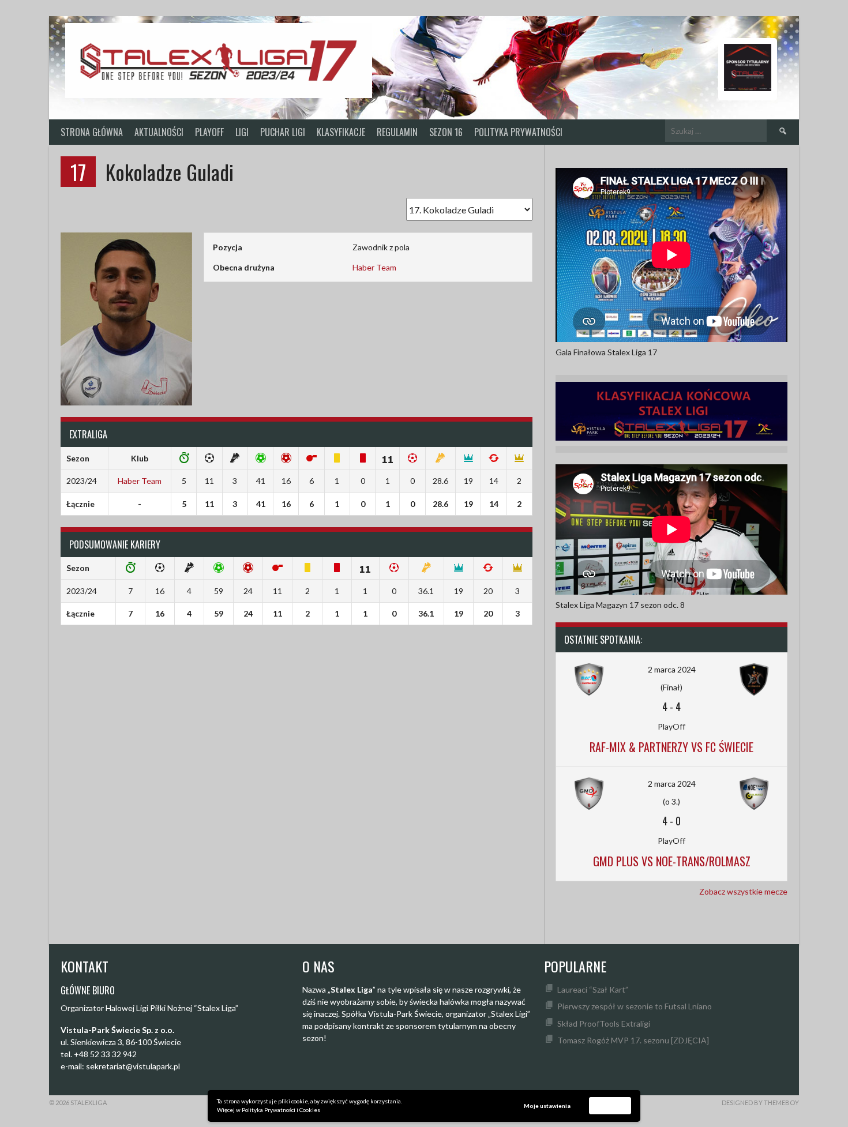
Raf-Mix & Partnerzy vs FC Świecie (671, 747)
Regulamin (397, 132)
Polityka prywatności (518, 132)
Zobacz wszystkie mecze (743, 891)
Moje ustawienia (547, 1105)
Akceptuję (610, 1105)
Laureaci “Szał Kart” (592, 989)
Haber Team (374, 267)
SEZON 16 (446, 132)
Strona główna (92, 132)
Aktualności (158, 132)
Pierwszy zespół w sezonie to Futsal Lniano (634, 1006)
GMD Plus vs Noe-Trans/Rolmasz (672, 861)
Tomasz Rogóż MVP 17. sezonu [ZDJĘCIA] (633, 1040)
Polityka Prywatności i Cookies (281, 1109)
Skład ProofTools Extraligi (603, 1023)
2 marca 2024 (672, 669)
